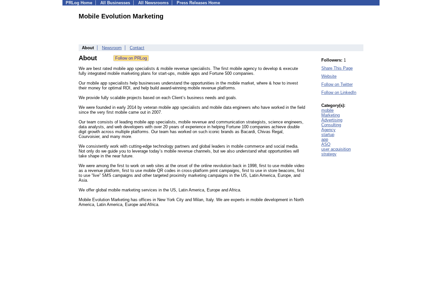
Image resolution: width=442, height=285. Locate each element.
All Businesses (115, 2)
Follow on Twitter (337, 84)
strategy (329, 154)
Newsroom (112, 47)
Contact (137, 47)
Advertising (331, 120)
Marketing (330, 115)
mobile (327, 110)
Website (329, 76)
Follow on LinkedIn (338, 92)
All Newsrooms (153, 2)
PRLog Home (79, 2)
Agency (328, 129)
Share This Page (337, 68)
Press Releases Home (198, 2)
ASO (325, 144)
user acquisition (336, 149)
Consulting (331, 124)
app (324, 139)
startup (327, 134)
